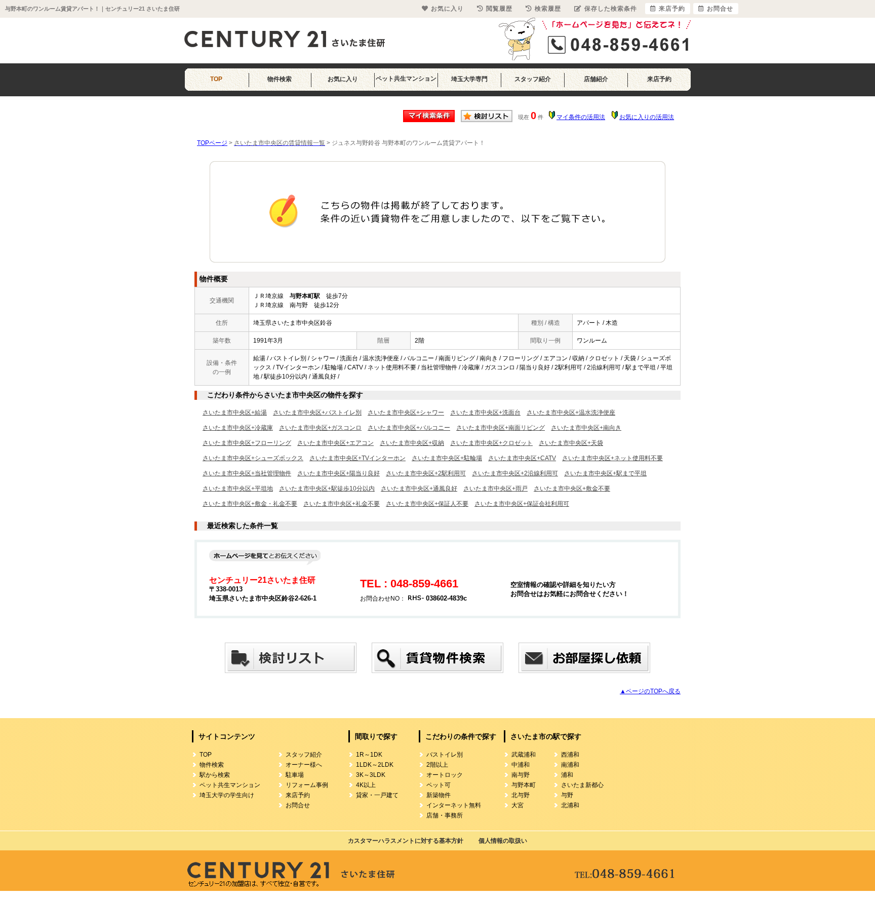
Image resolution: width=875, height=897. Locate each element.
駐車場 (295, 774)
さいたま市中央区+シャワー (406, 412)
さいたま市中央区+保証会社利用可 (521, 503)
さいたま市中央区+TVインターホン (357, 458)
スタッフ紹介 (532, 79)
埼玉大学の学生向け (227, 795)
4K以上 (366, 785)
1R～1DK (369, 754)
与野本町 (523, 785)
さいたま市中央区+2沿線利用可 (515, 473)
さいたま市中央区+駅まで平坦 (605, 473)
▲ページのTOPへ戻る (650, 691)
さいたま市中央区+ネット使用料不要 (612, 458)
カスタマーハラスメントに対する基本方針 (405, 840)
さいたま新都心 (582, 785)
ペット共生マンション (406, 78)
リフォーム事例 (307, 785)
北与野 (520, 795)
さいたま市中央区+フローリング (247, 442)
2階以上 (437, 764)
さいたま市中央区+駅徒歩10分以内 (327, 488)
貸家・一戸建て (377, 795)
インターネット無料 (453, 805)
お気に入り (343, 79)
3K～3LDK (370, 774)
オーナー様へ (304, 764)
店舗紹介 (596, 79)
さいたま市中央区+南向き (586, 427)
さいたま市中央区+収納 (412, 442)
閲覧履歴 (499, 8)
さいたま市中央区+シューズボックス (253, 458)
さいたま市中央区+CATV (522, 458)
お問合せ (298, 805)
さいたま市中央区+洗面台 (485, 412)
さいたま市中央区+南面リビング (500, 427)
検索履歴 (548, 8)
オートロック (444, 774)
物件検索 (279, 79)
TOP (216, 79)
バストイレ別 (444, 754)
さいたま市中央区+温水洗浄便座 (571, 412)
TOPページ (212, 142)
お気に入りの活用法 (646, 117)
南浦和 (570, 764)
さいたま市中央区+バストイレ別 (317, 412)
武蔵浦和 (523, 754)
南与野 (520, 774)
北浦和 (570, 805)
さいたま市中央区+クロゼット (491, 442)
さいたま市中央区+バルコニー (409, 427)
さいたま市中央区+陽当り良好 (338, 473)
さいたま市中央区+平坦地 (238, 488)
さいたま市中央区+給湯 (235, 412)
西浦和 (570, 754)
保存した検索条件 (610, 8)
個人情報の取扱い (503, 840)
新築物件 (438, 795)
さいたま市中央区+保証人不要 (427, 503)
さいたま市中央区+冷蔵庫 (238, 427)
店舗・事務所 (444, 815)
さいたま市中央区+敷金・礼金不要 (250, 503)
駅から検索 (215, 774)
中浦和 (520, 764)
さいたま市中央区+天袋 (571, 442)
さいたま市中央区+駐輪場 (447, 458)
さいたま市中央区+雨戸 (495, 488)
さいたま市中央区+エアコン (335, 442)
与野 (567, 795)
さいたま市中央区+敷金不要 (572, 488)
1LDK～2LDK (374, 764)
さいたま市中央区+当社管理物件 (247, 473)
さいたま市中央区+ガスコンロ (320, 427)
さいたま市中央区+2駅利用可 (426, 473)
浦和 (567, 774)
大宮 (517, 805)
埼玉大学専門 (469, 79)
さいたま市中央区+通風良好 (419, 488)
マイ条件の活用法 (580, 117)
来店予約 (659, 79)
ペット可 (438, 785)
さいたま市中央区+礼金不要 (341, 503)
